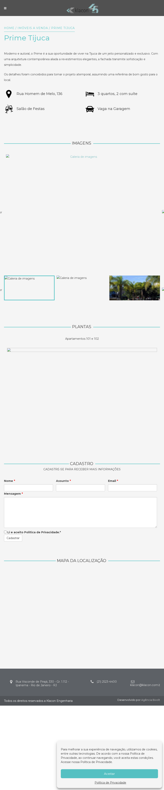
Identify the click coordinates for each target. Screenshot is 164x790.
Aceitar (109, 774)
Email (113, 481)
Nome (9, 481)
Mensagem (13, 493)
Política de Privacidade (96, 762)
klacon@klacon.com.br (146, 685)
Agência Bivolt (150, 699)
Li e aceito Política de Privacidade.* (34, 532)
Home (9, 28)
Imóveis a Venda (33, 28)
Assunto (63, 481)
